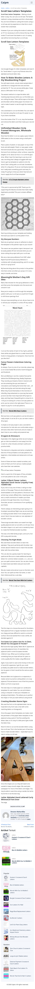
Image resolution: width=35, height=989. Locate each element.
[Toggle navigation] (31, 2)
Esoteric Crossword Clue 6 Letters (21, 838)
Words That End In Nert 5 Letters (20, 976)
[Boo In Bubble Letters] (6, 849)
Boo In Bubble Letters (19, 850)
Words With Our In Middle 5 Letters (22, 862)
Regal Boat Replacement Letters (20, 911)
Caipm (28, 819)
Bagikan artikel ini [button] (17, 806)
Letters (14, 835)
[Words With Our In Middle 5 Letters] (6, 861)
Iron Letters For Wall (16, 905)
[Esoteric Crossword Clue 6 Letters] (6, 837)
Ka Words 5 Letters (16, 918)
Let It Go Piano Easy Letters (19, 925)
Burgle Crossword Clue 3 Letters (20, 898)
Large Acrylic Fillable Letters (19, 956)
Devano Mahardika (18, 812)
